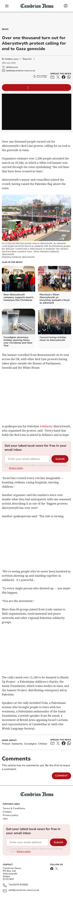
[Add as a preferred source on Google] (40, 76)
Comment (61, 775)
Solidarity (46, 426)
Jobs (5, 818)
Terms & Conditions (14, 808)
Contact (7, 811)
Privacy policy (10, 815)
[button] (7, 6)
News (5, 29)
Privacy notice (16, 468)
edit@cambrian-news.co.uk (23, 890)
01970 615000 (20, 884)
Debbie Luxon (12, 59)
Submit (60, 459)
